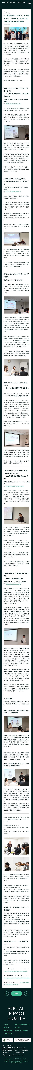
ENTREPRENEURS (22, 1024)
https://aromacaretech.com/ (15, 486)
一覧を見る (16, 993)
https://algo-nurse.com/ (13, 103)
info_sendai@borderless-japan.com (13, 1055)
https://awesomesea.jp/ (13, 191)
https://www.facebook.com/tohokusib (15, 971)
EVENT (6, 1024)
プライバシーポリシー (21, 1059)
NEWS (17, 1027)
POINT (6, 1027)
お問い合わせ (9, 1059)
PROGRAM (8, 1030)
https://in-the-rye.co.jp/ (13, 584)
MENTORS (8, 1033)
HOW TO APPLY (21, 1030)
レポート (7, 12)
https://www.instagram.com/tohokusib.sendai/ (18, 978)
